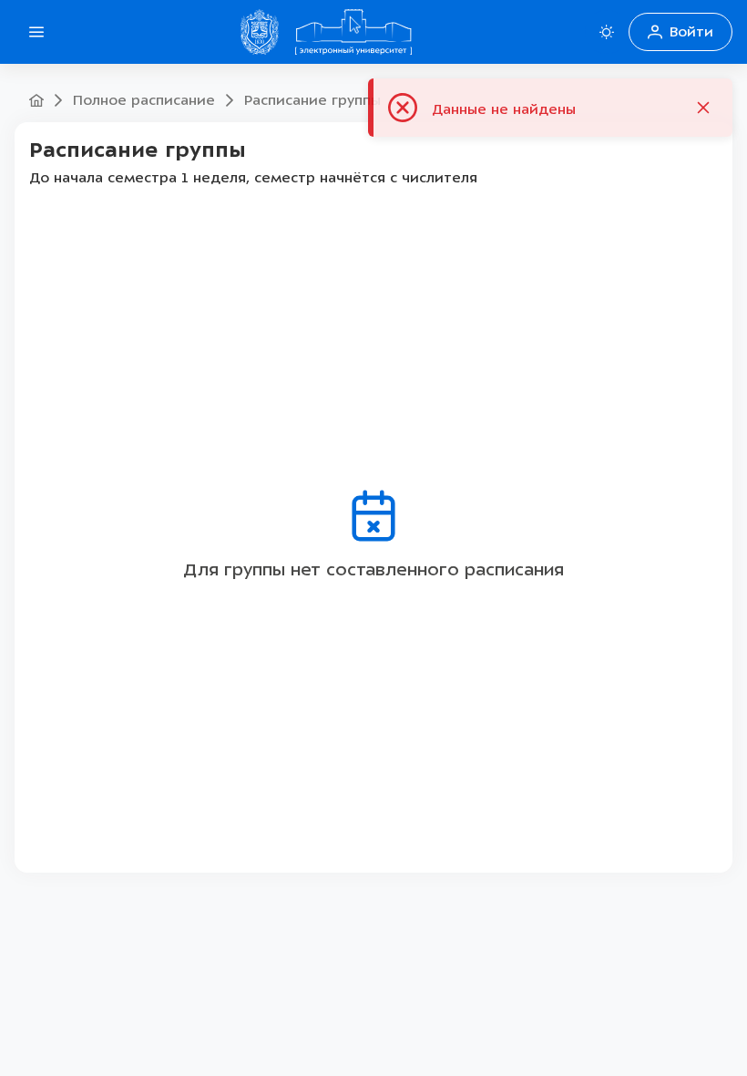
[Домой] (353, 32)
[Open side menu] (36, 32)
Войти (691, 32)
